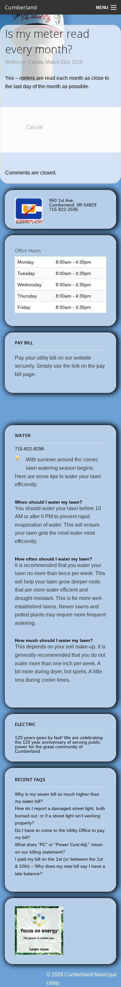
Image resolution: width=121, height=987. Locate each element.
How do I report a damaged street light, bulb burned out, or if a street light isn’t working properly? (60, 815)
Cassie (34, 127)
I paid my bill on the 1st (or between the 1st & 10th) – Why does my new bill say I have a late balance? (60, 866)
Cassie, (36, 62)
